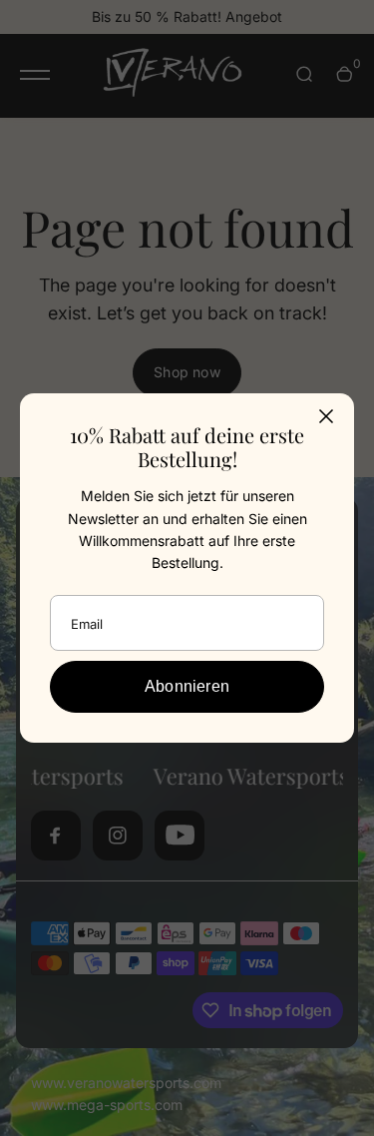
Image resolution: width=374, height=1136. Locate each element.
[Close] (326, 416)
